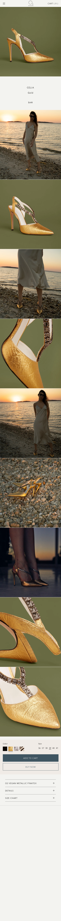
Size (40, 743)
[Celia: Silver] (16, 749)
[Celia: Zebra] (22, 749)
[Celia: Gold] (10, 749)
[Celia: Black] (5, 749)
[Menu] (4, 3)
